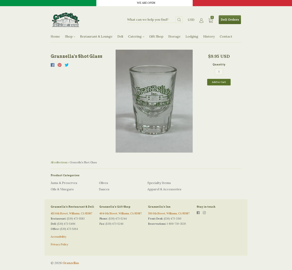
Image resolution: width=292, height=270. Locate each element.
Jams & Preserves (64, 183)
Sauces (104, 189)
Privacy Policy (59, 244)
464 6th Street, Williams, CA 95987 (120, 213)
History (209, 36)
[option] (154, 101)
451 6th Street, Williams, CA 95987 (71, 213)
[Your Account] (201, 21)
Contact (226, 36)
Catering (135, 36)
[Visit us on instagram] (204, 213)
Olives (103, 183)
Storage (174, 36)
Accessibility (58, 236)
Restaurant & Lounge (96, 36)
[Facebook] (52, 65)
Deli (120, 36)
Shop (69, 36)
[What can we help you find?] (155, 19)
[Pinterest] (59, 65)
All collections (59, 162)
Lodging (192, 36)
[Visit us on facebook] (198, 213)
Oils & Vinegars (62, 189)
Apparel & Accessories (164, 189)
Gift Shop (156, 36)
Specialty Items (159, 183)
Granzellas (71, 263)
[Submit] (179, 19)
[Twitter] (66, 65)
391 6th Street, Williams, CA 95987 (169, 213)
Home (55, 36)
